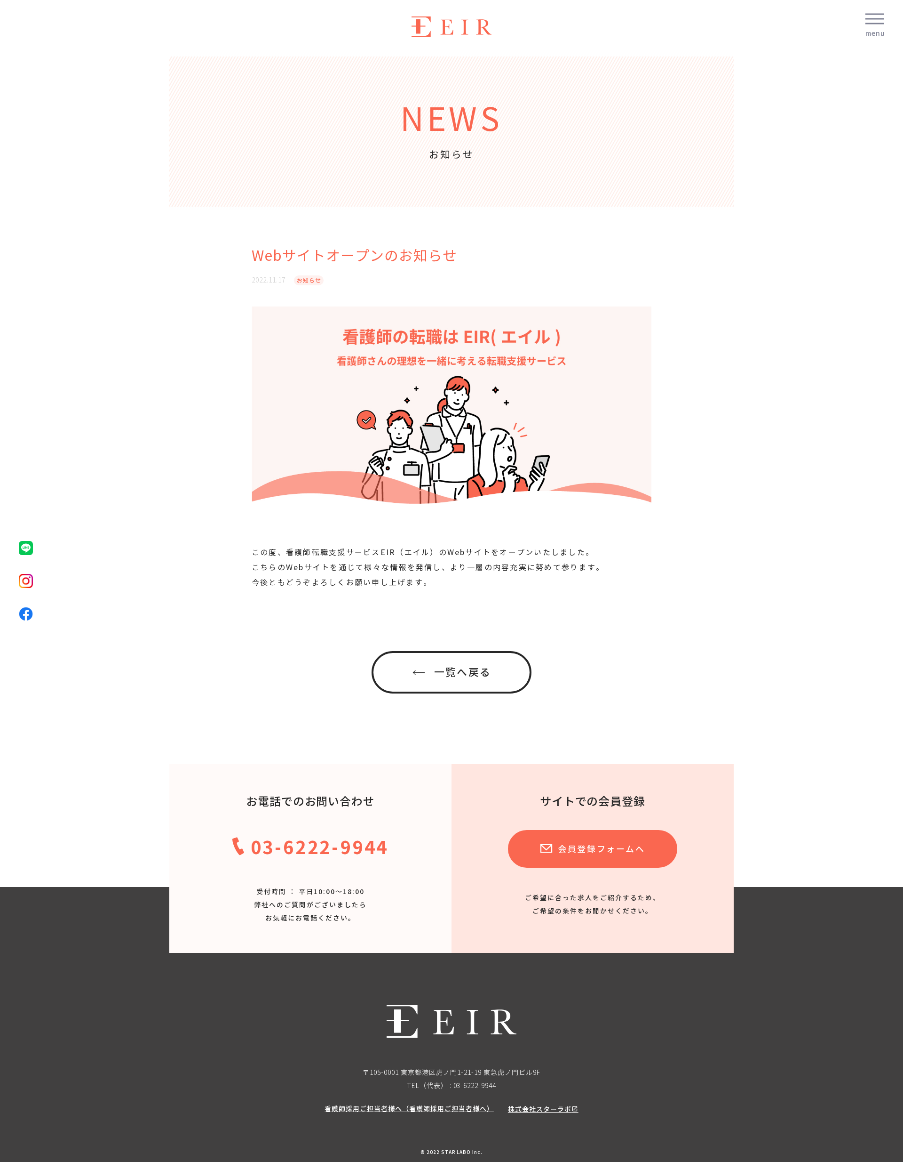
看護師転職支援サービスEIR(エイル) (451, 26)
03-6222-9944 (320, 847)
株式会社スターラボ (539, 1109)
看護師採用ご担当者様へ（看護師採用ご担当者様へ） (409, 1109)
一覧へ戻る (462, 672)
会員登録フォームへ (601, 849)
